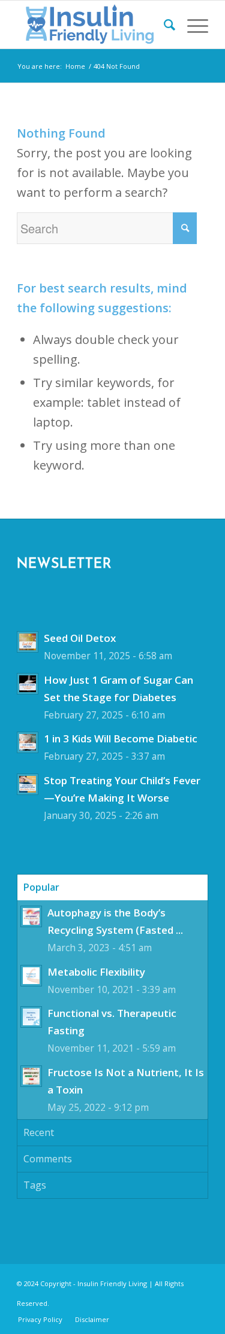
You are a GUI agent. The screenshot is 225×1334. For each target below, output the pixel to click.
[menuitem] (163, 24)
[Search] (163, 24)
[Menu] (191, 24)
